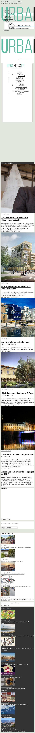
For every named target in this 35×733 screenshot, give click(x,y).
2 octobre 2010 (6, 451)
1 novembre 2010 (7, 390)
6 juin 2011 (4, 283)
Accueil (6, 10)
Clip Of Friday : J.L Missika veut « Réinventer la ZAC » (14, 219)
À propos (6, 21)
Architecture (7, 17)
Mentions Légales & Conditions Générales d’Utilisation (21, 88)
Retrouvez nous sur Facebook (10, 523)
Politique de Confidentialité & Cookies (18, 28)
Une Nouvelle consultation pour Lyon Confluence (15, 343)
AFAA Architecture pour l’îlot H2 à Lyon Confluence (16, 287)
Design (6, 20)
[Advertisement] (17, 113)
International (11, 15)
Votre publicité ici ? (6, 519)
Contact (6, 30)
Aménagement (8, 19)
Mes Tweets (5, 605)
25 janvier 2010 (6, 468)
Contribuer (11, 24)
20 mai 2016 (5, 214)
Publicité (10, 23)
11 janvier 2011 (5, 338)
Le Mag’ (6, 12)
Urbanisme (7, 16)
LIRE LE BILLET (15, 231)
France (10, 13)
